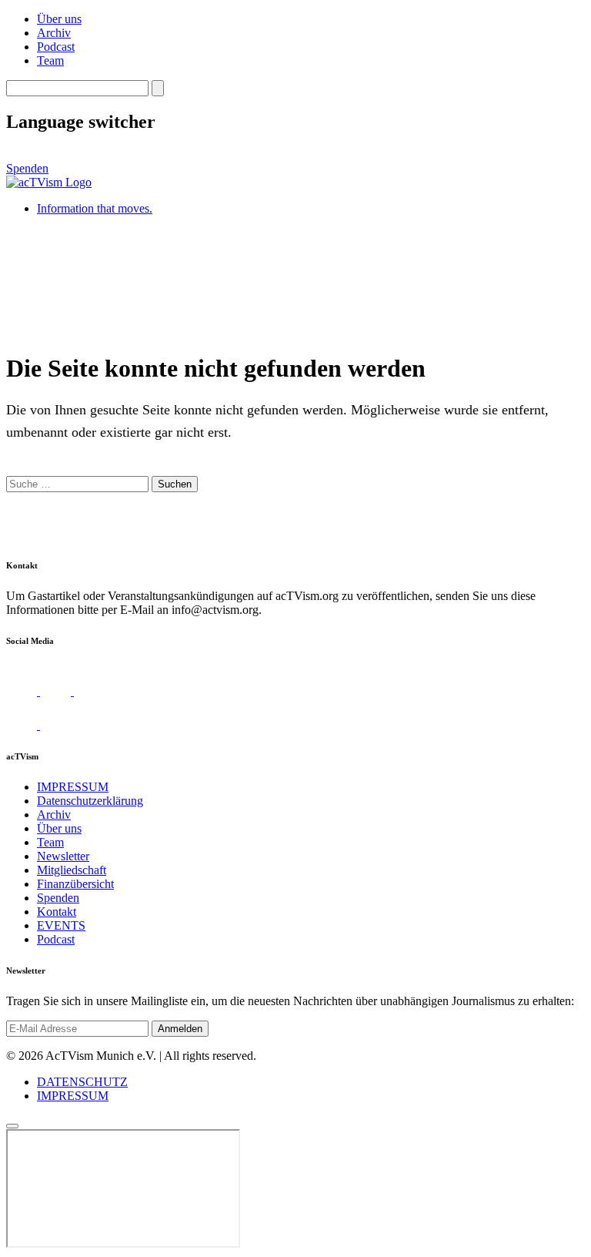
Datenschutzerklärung (90, 800)
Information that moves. (94, 208)
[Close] (12, 1126)
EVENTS (61, 925)
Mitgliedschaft (71, 870)
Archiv (54, 32)
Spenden (27, 168)
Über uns (59, 18)
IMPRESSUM (73, 786)
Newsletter (63, 856)
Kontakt (56, 911)
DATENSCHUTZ (82, 1081)
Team (50, 60)
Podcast (56, 46)
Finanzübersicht (75, 883)
